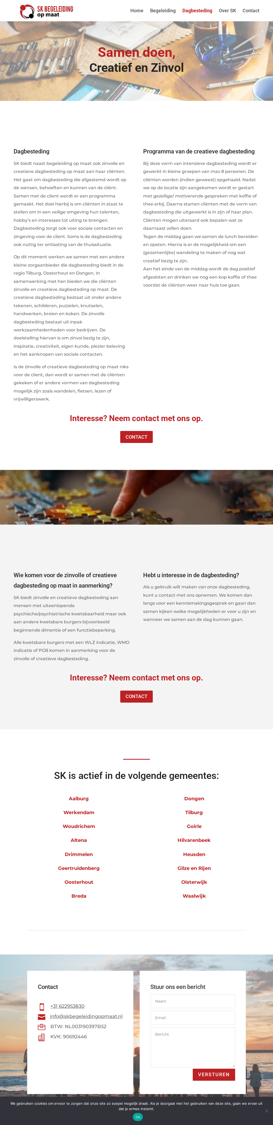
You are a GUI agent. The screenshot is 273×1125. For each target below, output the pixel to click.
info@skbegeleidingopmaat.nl (86, 1016)
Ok (137, 1117)
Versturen (214, 1074)
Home (136, 11)
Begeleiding (163, 11)
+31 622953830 (67, 1006)
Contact (251, 11)
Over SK (227, 11)
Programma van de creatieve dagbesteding (199, 151)
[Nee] (266, 1111)
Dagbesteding (197, 11)
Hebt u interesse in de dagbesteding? (191, 575)
